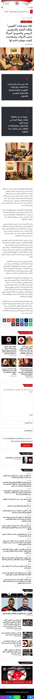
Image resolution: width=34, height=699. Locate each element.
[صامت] (7, 682)
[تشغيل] (30, 682)
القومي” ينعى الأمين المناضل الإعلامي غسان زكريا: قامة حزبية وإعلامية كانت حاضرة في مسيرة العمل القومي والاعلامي (26, 350)
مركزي (23, 22)
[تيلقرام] (26, 324)
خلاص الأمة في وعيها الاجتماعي (13, 457)
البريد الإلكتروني (28, 422)
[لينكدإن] (22, 320)
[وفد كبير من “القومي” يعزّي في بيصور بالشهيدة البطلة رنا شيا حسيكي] (28, 635)
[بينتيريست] (13, 320)
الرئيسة (23, 17)
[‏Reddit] (9, 320)
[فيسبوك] (30, 320)
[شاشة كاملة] (4, 682)
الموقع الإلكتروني (28, 430)
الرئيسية (28, 17)
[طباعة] (13, 324)
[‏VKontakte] (4, 320)
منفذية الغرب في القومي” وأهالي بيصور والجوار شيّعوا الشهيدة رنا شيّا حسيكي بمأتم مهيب (12, 651)
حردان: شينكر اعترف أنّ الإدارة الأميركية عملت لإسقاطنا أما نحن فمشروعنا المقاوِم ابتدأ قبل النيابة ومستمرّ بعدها (25, 372)
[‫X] (26, 320)
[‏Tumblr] (17, 320)
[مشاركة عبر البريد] (17, 324)
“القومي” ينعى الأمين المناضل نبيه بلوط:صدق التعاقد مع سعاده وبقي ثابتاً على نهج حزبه (11, 643)
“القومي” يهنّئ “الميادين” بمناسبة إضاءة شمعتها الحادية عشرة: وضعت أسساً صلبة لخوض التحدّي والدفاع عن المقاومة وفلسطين (9, 350)
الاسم (31, 415)
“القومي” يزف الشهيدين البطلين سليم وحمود (18, 613)
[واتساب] (30, 324)
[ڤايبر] (22, 324)
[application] (17, 675)
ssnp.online (9, 692)
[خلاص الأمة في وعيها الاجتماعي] (28, 460)
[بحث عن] (2, 7)
